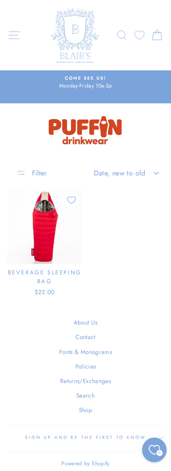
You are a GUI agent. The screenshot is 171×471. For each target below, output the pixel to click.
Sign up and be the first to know (85, 437)
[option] (85, 83)
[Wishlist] (139, 35)
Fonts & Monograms (85, 351)
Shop (85, 409)
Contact (85, 336)
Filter (38, 173)
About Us (86, 322)
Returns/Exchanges (85, 380)
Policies (85, 366)
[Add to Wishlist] (71, 200)
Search (85, 395)
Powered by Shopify (85, 463)
